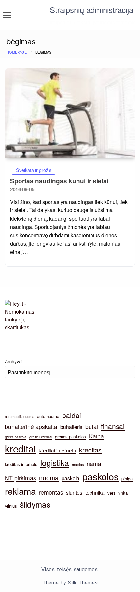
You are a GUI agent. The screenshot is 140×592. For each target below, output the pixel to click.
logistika (54, 462)
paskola (70, 478)
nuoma (49, 477)
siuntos (74, 492)
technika (95, 492)
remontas (51, 492)
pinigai (127, 478)
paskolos (100, 476)
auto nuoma (48, 416)
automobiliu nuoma (19, 416)
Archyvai (13, 361)
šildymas (35, 504)
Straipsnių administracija (91, 9)
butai (91, 426)
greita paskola (15, 437)
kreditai (20, 448)
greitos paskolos (70, 437)
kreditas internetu (21, 464)
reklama (20, 491)
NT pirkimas (20, 478)
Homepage (17, 52)
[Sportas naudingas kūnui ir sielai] (70, 113)
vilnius (11, 506)
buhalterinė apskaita (31, 426)
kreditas (90, 449)
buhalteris (71, 426)
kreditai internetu (57, 450)
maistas (78, 464)
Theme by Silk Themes (70, 583)
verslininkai (118, 493)
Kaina (96, 436)
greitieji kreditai (40, 437)
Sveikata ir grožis (33, 169)
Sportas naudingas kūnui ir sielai (59, 180)
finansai (113, 426)
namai (95, 463)
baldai (71, 415)
